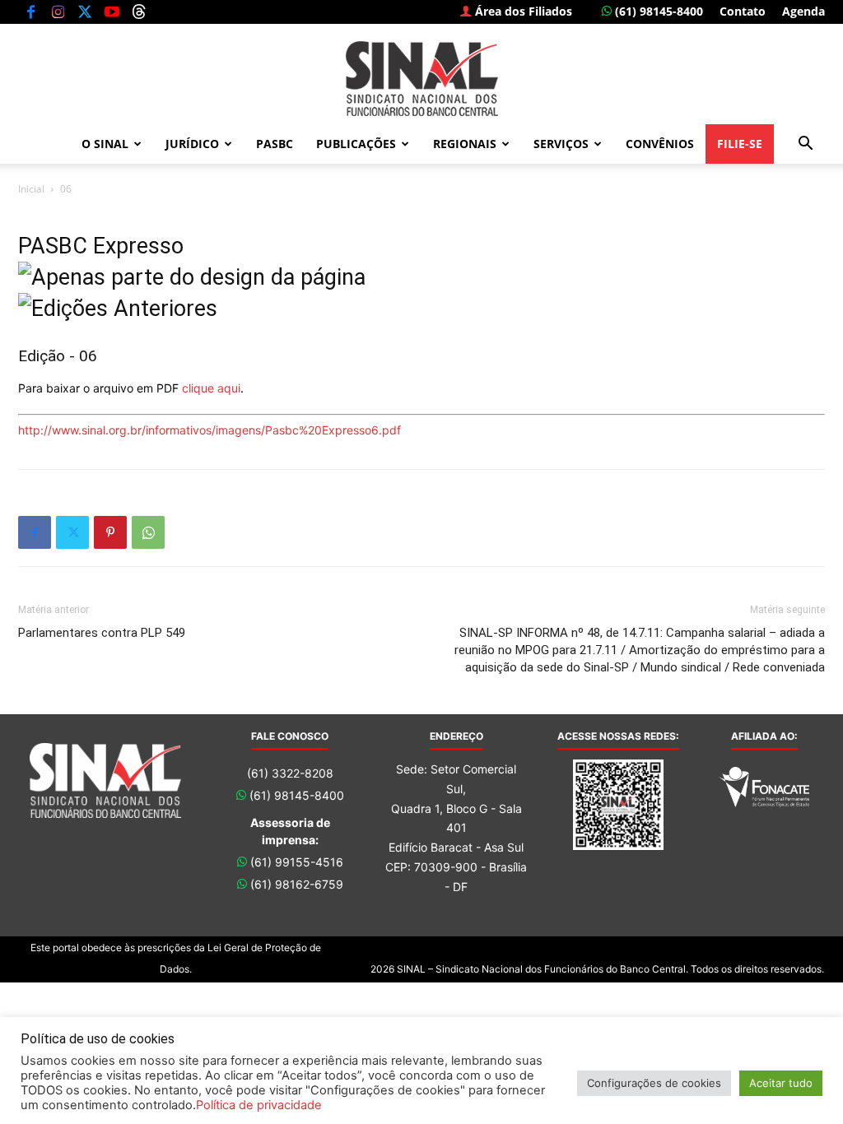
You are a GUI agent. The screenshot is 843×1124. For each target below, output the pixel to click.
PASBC (274, 143)
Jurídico (192, 143)
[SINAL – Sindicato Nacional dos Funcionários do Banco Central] (421, 78)
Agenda (803, 11)
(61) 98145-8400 (657, 11)
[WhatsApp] (148, 532)
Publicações (356, 143)
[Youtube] (112, 11)
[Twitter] (84, 11)
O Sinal (105, 143)
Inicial (31, 189)
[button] (805, 145)
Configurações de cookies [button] (654, 1082)
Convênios (660, 143)
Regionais (464, 143)
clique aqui (211, 388)
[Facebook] (30, 11)
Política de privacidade (259, 1105)
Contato (743, 11)
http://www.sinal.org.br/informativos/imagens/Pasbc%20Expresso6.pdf (209, 430)
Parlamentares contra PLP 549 (101, 632)
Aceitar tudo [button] (781, 1082)
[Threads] (139, 11)
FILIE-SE (739, 143)
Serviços (561, 143)
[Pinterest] (110, 532)
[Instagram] (57, 11)
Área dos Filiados (522, 11)
